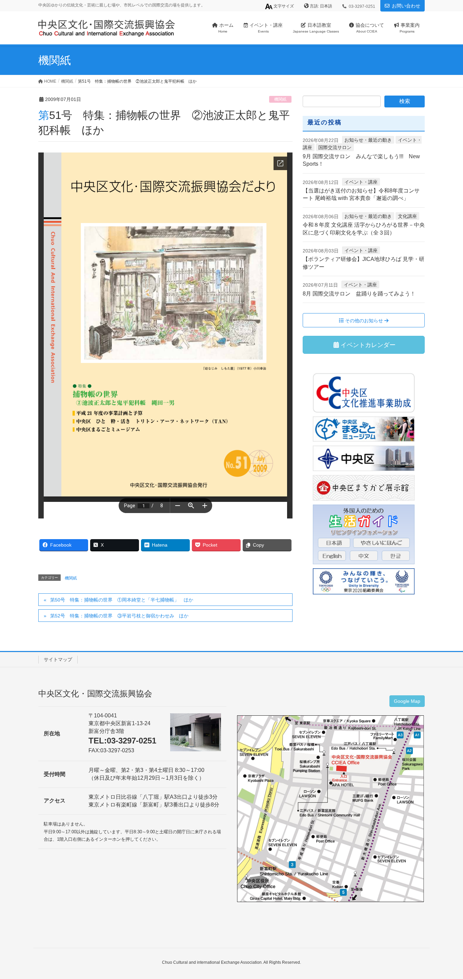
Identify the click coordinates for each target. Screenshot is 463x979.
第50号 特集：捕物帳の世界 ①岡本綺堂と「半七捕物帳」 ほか (121, 600)
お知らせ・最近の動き (368, 140)
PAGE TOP (445, 943)
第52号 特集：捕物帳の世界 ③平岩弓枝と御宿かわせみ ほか (119, 615)
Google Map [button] (407, 701)
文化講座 (407, 216)
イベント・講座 (361, 182)
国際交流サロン (334, 147)
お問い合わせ (406, 5)
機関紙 (280, 99)
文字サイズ (283, 6)
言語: (315, 6)
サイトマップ (58, 659)
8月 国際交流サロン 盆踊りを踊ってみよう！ (359, 294)
